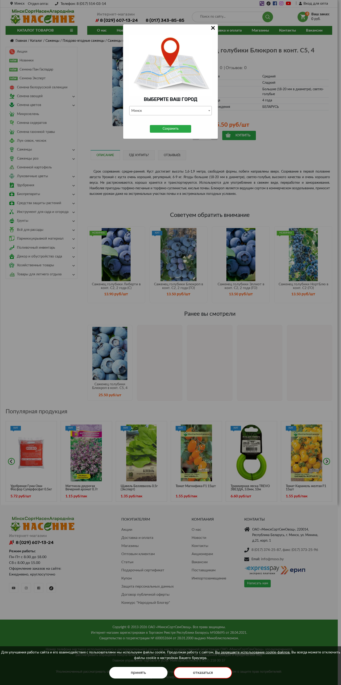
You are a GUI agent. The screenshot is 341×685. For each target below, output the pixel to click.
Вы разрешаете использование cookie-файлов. (252, 652)
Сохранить (171, 128)
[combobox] (170, 110)
